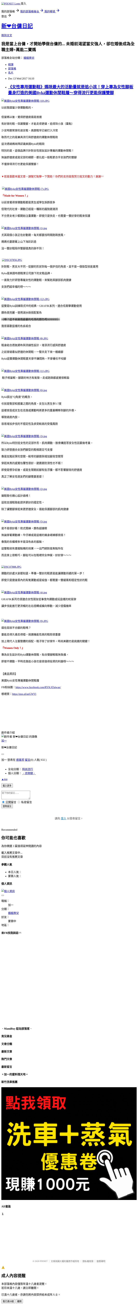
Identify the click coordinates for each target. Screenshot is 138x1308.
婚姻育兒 (29, 57)
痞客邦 (20, 759)
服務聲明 (101, 1261)
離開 (19, 1301)
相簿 (10, 64)
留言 (27, 759)
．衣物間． (29, 773)
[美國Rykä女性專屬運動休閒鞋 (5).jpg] (24, 521)
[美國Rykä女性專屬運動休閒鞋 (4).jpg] (24, 592)
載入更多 (7, 785)
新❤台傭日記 (17, 26)
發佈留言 (7, 806)
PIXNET (44, 1261)
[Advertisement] (18, 1236)
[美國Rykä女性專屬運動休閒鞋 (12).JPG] (25, 299)
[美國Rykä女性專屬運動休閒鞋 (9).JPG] (24, 621)
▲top (4, 779)
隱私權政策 (87, 1261)
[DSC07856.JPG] (12, 260)
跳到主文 (6, 35)
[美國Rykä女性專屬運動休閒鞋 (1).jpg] (24, 228)
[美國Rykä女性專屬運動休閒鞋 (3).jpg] (24, 436)
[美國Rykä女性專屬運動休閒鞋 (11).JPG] (25, 371)
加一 (4, 740)
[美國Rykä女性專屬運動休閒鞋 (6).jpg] (24, 390)
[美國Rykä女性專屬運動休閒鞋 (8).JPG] (24, 338)
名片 (10, 72)
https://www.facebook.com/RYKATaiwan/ (38, 687)
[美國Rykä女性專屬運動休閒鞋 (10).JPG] (25, 100)
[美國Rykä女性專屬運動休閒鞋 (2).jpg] (24, 489)
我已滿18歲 (8, 1301)
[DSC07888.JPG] (11, 566)
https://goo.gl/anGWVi (24, 694)
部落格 (12, 68)
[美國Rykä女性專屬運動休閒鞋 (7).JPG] (25, 189)
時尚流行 (27, 769)
